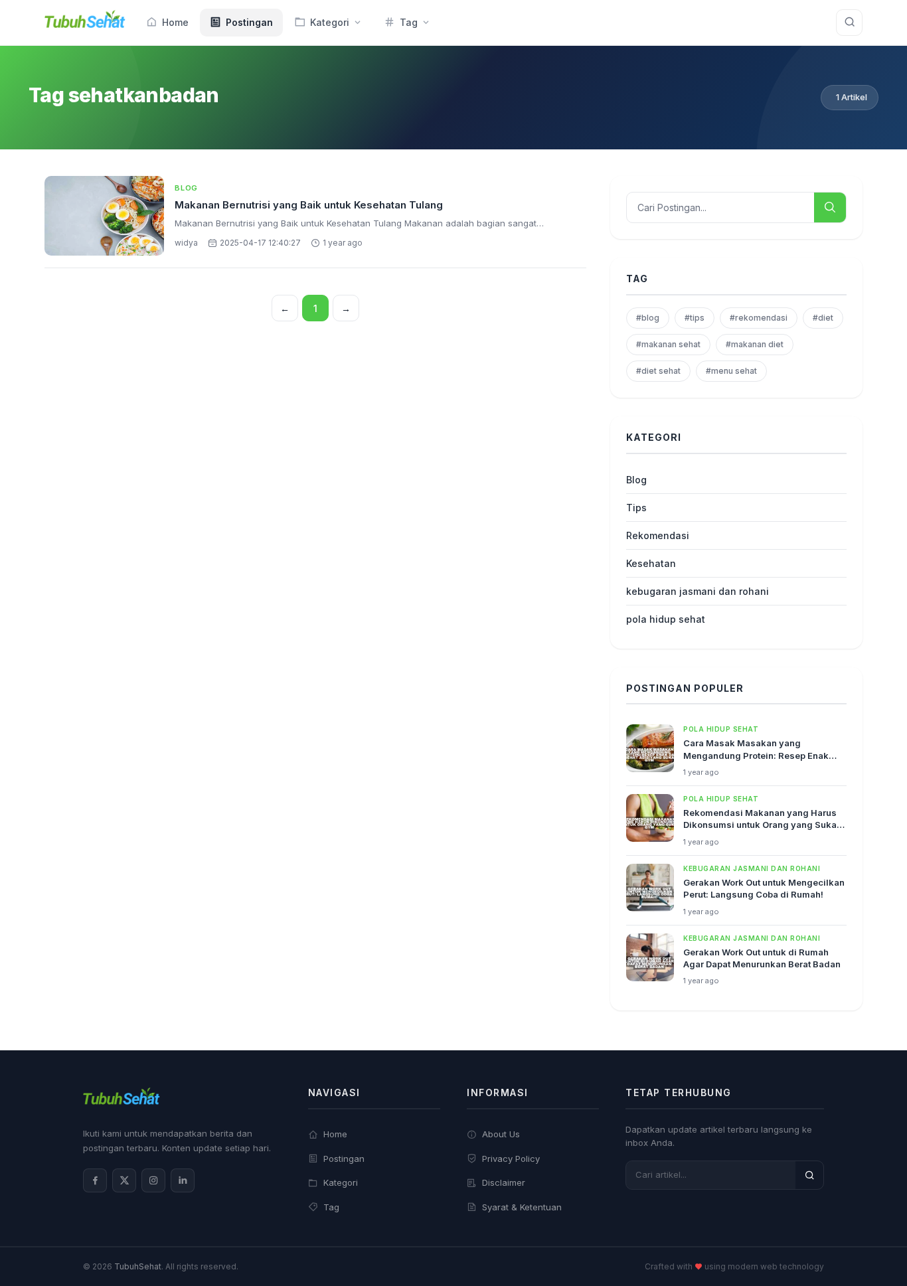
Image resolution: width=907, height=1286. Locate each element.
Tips (636, 507)
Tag (331, 1207)
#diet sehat (658, 371)
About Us (501, 1134)
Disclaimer (503, 1182)
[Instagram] (153, 1180)
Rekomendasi (657, 535)
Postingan (344, 1158)
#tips (694, 318)
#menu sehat (731, 371)
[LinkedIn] (183, 1180)
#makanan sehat (668, 344)
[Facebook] (95, 1180)
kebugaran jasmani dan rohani (697, 591)
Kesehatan (651, 563)
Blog (186, 188)
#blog (647, 318)
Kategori (340, 1182)
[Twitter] (124, 1180)
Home (335, 1134)
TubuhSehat (137, 1266)
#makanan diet (754, 344)
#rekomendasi (758, 318)
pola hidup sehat (665, 619)
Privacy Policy (511, 1158)
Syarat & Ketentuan (522, 1207)
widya (186, 243)
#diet (823, 318)
